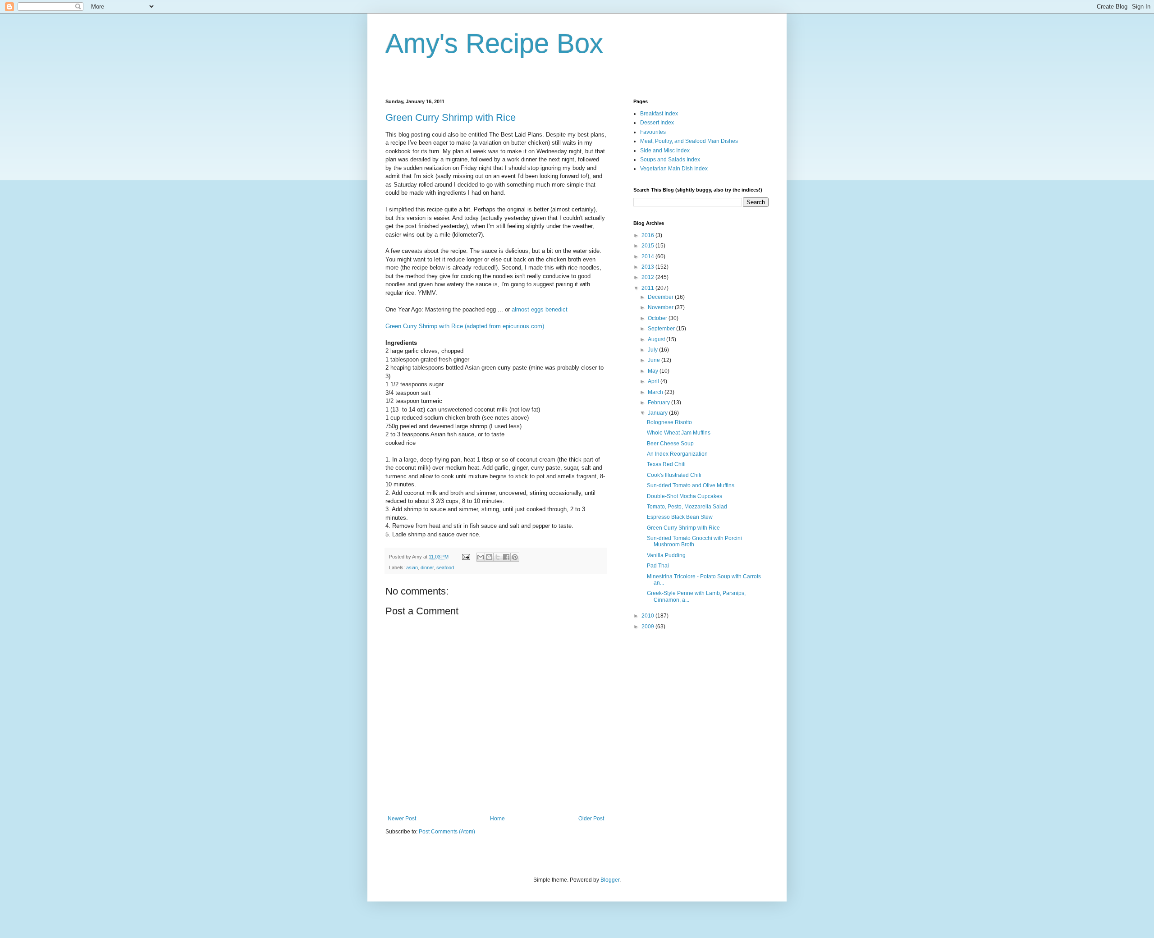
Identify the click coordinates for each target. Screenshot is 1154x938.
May (653, 371)
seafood (445, 567)
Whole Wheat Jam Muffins (678, 433)
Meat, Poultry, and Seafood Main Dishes (689, 141)
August (657, 339)
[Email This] (480, 557)
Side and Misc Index (665, 150)
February (659, 402)
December (661, 297)
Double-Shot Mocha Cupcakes (684, 496)
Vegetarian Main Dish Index (674, 168)
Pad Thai (658, 566)
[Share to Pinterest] (514, 557)
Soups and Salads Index (670, 159)
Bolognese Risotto (669, 422)
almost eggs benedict (540, 309)
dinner (427, 567)
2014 (648, 256)
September (662, 328)
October (658, 318)
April (654, 381)
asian (412, 567)
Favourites (653, 132)
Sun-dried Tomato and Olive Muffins (690, 485)
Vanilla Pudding (666, 555)
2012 (648, 277)
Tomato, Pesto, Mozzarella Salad (687, 506)
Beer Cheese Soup (670, 443)
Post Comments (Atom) (447, 831)
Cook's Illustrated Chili (674, 475)
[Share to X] (497, 557)
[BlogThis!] (489, 557)
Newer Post (402, 818)
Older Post (591, 818)
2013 (648, 267)
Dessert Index (657, 122)
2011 (648, 288)
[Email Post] (466, 556)
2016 (648, 235)
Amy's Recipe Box (494, 43)
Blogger (609, 880)
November (661, 307)
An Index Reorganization (677, 454)
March (656, 392)
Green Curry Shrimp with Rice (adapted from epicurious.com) (464, 326)
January (658, 413)
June (654, 360)
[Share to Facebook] (506, 557)
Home (497, 818)
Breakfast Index (659, 113)
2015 (648, 246)
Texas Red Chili (666, 464)
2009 (648, 626)
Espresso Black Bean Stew (680, 517)
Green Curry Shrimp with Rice (450, 117)
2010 (648, 616)
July (653, 350)
